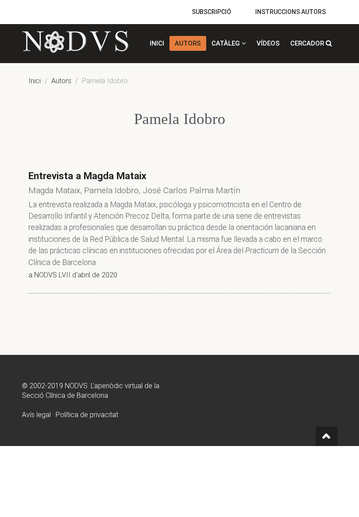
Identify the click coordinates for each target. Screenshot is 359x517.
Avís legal (36, 415)
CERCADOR (308, 43)
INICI (157, 43)
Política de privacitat (87, 415)
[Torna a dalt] (327, 436)
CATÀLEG (226, 43)
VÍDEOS (268, 43)
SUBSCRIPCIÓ (211, 11)
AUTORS (188, 43)
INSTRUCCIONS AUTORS (290, 11)
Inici (34, 81)
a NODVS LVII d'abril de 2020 (72, 275)
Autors (61, 81)
